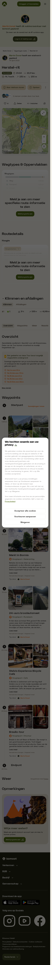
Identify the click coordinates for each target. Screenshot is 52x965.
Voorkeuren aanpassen (25, 516)
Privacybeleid (10, 501)
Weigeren (25, 522)
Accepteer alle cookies (25, 511)
